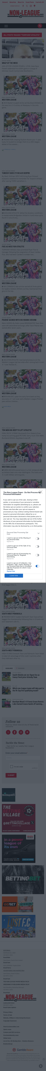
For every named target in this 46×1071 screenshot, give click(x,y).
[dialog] (23, 535)
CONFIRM (14, 576)
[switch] (37, 539)
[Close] (42, 492)
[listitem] (23, 533)
